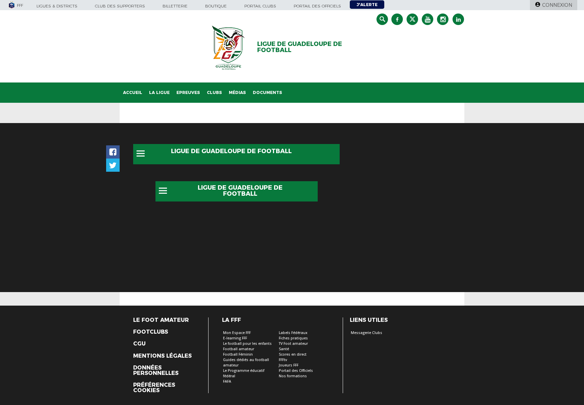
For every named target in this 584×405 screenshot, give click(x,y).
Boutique (216, 6)
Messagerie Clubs (366, 333)
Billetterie (175, 6)
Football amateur (238, 349)
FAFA (227, 381)
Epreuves (188, 92)
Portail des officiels (317, 6)
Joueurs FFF (288, 365)
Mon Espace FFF (237, 333)
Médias (237, 92)
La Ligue (159, 92)
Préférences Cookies (154, 387)
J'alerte (367, 4)
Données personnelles (155, 370)
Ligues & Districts (56, 6)
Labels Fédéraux (293, 333)
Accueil (132, 92)
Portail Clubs (260, 6)
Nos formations (293, 376)
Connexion (557, 5)
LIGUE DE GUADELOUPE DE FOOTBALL (299, 47)
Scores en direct (293, 354)
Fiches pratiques (293, 338)
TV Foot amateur (293, 343)
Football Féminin (238, 354)
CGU (139, 344)
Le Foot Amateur (161, 320)
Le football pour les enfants (247, 343)
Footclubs (150, 332)
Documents (267, 92)
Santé (284, 349)
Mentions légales (162, 356)
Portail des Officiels (296, 370)
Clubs (214, 92)
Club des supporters (120, 6)
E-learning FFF (235, 338)
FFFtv (283, 360)
